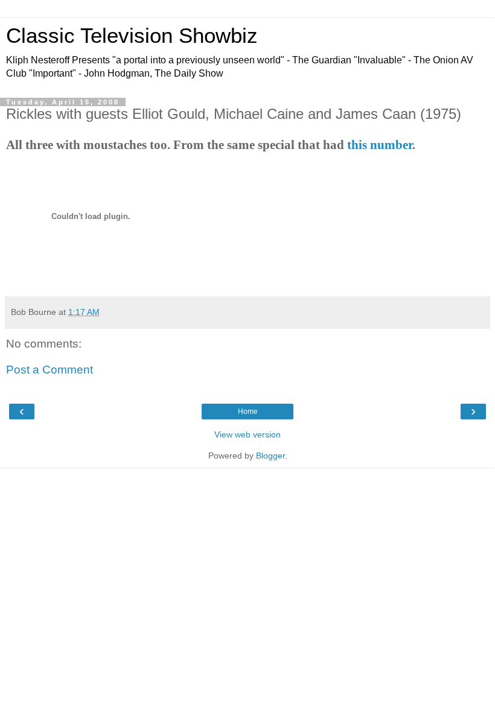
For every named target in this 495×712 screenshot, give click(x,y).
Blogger (270, 455)
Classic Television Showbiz (132, 35)
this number (379, 144)
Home (248, 411)
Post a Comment (49, 369)
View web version (247, 434)
